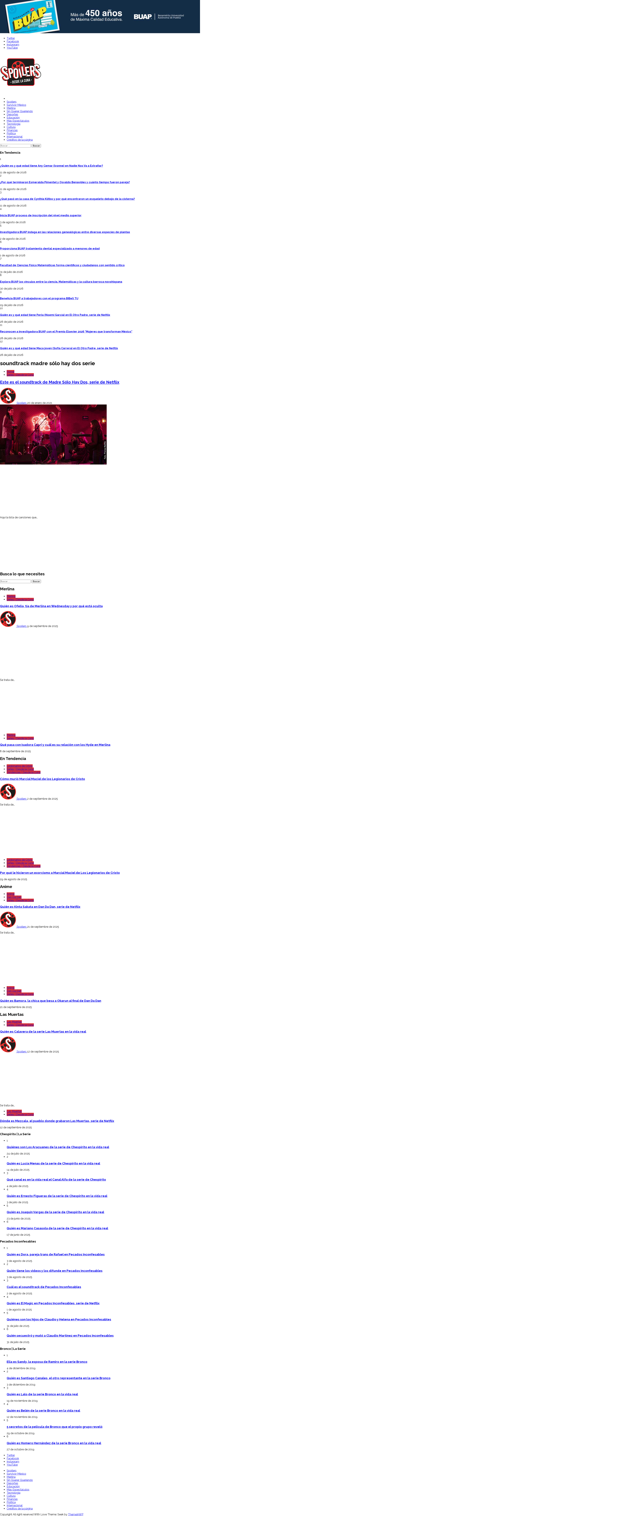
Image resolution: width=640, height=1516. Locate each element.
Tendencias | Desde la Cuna (23, 772)
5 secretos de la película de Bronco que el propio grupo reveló (54, 1426)
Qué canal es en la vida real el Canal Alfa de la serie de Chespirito (56, 1179)
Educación (13, 117)
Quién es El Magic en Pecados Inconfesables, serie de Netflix (53, 1303)
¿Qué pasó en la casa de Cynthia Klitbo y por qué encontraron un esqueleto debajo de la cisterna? (67, 198)
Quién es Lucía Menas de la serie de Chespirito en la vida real (53, 1163)
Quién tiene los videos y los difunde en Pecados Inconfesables (54, 1270)
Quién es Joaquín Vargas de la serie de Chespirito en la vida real (55, 1212)
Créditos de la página (20, 139)
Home (10, 371)
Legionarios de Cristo (20, 766)
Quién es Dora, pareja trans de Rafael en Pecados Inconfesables (56, 1254)
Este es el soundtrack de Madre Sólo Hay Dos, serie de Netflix (59, 382)
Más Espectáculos (18, 120)
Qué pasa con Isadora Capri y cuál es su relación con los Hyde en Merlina (55, 744)
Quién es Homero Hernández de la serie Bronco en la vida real (54, 1443)
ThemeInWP (75, 1514)
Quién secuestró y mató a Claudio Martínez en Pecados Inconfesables (60, 1335)
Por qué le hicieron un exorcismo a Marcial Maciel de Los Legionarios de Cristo (60, 872)
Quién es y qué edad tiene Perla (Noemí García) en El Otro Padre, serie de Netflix (55, 314)
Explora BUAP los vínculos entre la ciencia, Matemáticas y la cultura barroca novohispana (61, 281)
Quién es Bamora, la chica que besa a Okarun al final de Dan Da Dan (50, 1000)
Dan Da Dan (14, 897)
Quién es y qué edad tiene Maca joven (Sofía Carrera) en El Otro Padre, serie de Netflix (59, 348)
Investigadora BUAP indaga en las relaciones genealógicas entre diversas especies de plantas (65, 232)
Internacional (14, 136)
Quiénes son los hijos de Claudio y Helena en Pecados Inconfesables (59, 1319)
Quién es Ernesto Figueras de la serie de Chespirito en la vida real (57, 1196)
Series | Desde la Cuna (20, 374)
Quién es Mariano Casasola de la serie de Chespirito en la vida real (57, 1228)
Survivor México (16, 104)
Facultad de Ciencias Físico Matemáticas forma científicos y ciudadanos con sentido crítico (62, 265)
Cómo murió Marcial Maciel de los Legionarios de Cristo (42, 779)
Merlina (11, 108)
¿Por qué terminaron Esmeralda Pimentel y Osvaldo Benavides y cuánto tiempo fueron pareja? (65, 182)
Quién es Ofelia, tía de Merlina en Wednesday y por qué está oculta (51, 606)
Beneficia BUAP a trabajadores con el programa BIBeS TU (39, 298)
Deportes (12, 114)
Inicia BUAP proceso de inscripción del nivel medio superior (41, 215)
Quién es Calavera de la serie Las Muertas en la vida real (43, 1031)
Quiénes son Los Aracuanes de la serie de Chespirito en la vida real (58, 1147)
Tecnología (13, 124)
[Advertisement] (100, 489)
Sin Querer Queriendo (20, 111)
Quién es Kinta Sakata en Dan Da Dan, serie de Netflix (40, 906)
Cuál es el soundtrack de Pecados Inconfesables (44, 1287)
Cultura (11, 127)
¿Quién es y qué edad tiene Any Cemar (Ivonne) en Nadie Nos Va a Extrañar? (51, 165)
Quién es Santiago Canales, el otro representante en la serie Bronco (58, 1378)
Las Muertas (14, 1021)
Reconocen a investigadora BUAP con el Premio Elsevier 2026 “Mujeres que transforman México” (66, 331)
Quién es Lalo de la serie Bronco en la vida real (42, 1394)
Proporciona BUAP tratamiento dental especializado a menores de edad (50, 248)
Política (11, 133)
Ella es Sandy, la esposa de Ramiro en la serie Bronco (47, 1362)
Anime (10, 894)
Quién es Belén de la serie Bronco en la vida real (43, 1410)
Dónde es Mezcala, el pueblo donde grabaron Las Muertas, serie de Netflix (57, 1121)
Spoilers (11, 101)
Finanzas (12, 130)
